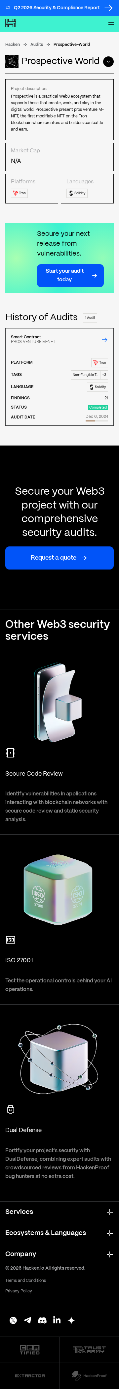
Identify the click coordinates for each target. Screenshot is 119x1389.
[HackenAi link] (29, 1350)
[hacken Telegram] (27, 1321)
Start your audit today (65, 275)
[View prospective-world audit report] (104, 339)
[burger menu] (111, 23)
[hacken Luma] (71, 1321)
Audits (36, 44)
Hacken (12, 44)
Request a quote (53, 558)
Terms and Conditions (25, 1280)
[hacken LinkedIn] (57, 1321)
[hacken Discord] (42, 1321)
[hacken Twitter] (13, 1321)
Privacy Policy (18, 1291)
